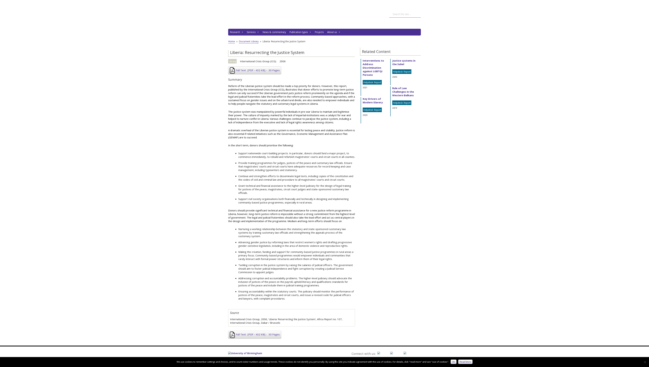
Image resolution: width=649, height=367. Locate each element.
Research (235, 32)
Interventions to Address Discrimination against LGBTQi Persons (373, 67)
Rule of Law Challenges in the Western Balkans (403, 91)
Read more (465, 361)
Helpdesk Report (372, 82)
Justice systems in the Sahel (403, 62)
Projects (319, 32)
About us (332, 32)
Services (251, 32)
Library (232, 61)
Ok (453, 361)
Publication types (298, 32)
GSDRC (253, 14)
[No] (644, 362)
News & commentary (274, 32)
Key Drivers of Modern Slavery (373, 100)
